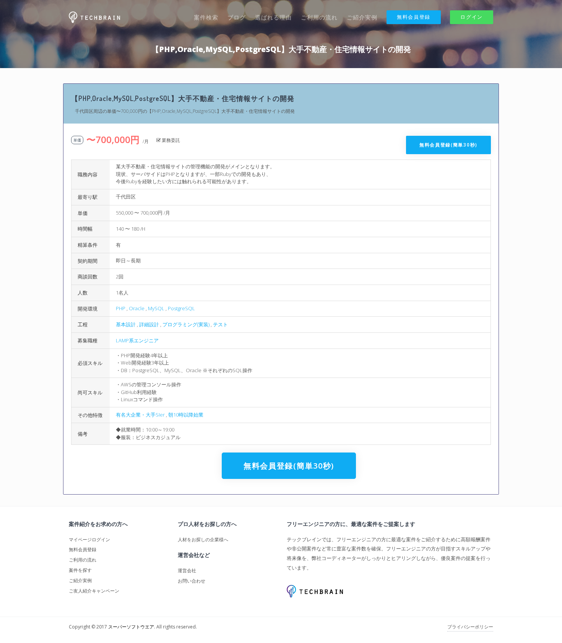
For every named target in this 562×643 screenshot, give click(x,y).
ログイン (471, 16)
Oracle (137, 308)
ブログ (236, 17)
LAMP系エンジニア (137, 340)
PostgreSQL (181, 308)
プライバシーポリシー (470, 626)
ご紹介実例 (362, 17)
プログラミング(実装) (186, 324)
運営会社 (187, 570)
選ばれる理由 (273, 17)
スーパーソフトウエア (131, 626)
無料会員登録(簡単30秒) (448, 145)
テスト (220, 324)
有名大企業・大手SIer (140, 414)
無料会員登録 (413, 16)
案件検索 (206, 17)
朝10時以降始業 (185, 414)
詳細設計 (149, 324)
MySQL (156, 308)
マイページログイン (89, 539)
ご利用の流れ (319, 17)
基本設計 (126, 324)
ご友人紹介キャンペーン (94, 591)
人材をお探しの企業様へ (203, 539)
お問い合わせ (191, 581)
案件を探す (80, 570)
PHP (120, 308)
